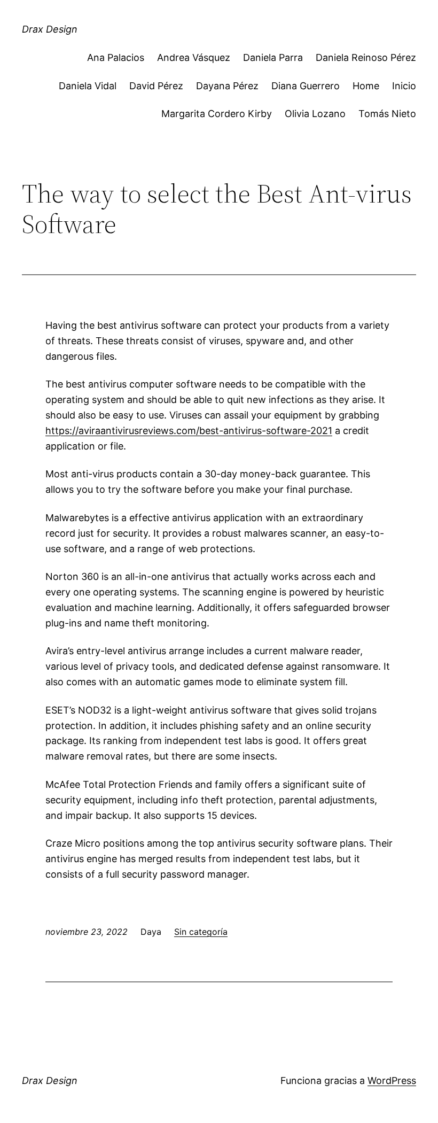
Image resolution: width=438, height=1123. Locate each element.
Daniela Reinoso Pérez (366, 57)
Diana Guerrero (305, 85)
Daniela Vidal (87, 85)
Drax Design (49, 29)
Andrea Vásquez (193, 57)
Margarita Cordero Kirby (216, 113)
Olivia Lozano (315, 113)
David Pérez (156, 85)
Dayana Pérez (227, 85)
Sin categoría (201, 931)
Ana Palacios (115, 57)
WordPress (391, 1080)
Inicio (404, 85)
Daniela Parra (273, 57)
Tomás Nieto (387, 113)
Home (366, 85)
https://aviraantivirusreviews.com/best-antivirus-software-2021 (188, 430)
